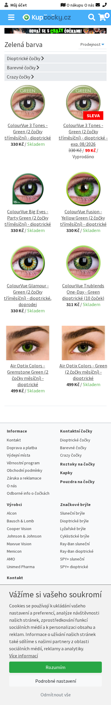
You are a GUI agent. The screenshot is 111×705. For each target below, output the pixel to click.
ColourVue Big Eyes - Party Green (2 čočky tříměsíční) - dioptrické (27, 218)
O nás (89, 5)
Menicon (14, 551)
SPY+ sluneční (72, 559)
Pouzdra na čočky (77, 481)
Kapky (66, 472)
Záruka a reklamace (24, 478)
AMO (11, 559)
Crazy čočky (19, 77)
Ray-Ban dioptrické (77, 551)
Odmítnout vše (56, 695)
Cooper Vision (19, 528)
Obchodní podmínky (24, 470)
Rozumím (55, 667)
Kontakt (14, 440)
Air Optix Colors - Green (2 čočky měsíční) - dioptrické (83, 372)
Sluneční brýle (72, 513)
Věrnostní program (23, 463)
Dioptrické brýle (74, 521)
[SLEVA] (83, 102)
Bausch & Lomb (20, 521)
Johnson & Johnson (24, 536)
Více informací (23, 656)
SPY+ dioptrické (74, 566)
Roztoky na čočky (77, 464)
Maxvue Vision (19, 543)
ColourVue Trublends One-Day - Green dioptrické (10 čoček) (83, 292)
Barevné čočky (21, 67)
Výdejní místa (18, 455)
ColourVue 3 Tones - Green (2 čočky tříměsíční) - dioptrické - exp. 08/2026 (83, 134)
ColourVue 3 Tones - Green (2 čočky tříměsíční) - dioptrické (27, 131)
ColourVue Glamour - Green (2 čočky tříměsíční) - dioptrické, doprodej (28, 295)
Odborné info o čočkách (28, 493)
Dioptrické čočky (24, 58)
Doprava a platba (22, 447)
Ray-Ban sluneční (75, 543)
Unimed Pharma (21, 566)
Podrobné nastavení (55, 681)
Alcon (12, 513)
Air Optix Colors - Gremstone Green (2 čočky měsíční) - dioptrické (27, 375)
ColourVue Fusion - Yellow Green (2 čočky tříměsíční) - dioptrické (83, 218)
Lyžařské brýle (73, 528)
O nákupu (75, 5)
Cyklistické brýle (74, 536)
